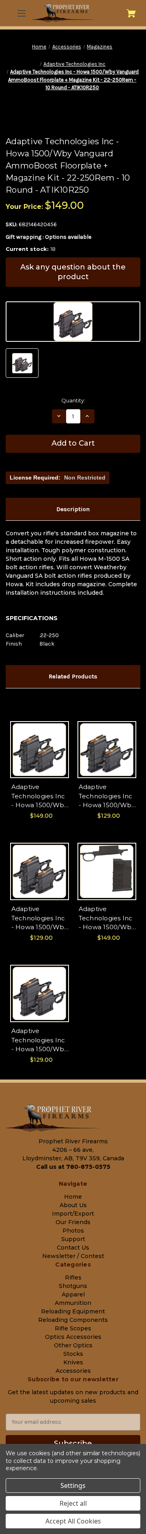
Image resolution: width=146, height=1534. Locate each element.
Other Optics (73, 1345)
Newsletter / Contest (73, 1256)
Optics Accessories (73, 1336)
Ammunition (73, 1303)
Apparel (73, 1294)
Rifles (73, 1277)
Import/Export (73, 1213)
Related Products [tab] (73, 676)
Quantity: (73, 400)
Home (73, 1196)
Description (73, 509)
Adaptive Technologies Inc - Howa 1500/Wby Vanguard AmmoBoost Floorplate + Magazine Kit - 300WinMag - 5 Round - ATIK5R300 (39, 918)
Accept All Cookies (73, 1521)
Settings (73, 1485)
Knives (73, 1362)
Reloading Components (73, 1320)
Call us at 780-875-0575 (73, 1166)
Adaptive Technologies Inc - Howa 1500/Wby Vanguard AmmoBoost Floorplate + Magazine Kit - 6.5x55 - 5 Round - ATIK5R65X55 (107, 796)
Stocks (73, 1353)
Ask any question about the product (73, 272)
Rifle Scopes (73, 1328)
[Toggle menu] (21, 13)
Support (73, 1239)
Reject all (73, 1503)
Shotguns (73, 1286)
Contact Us (73, 1247)
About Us (73, 1205)
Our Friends (73, 1222)
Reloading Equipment (73, 1311)
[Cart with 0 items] (131, 13)
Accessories (73, 1370)
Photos (73, 1230)
